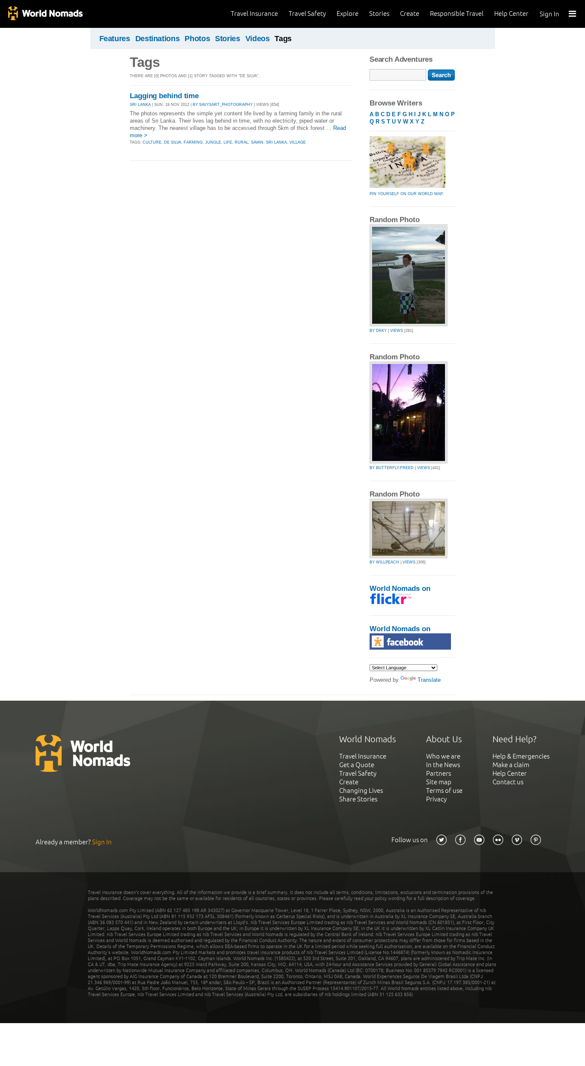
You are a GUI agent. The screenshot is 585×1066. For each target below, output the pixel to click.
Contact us (507, 782)
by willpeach (384, 562)
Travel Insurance (254, 13)
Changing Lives (361, 790)
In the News (443, 764)
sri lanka (276, 142)
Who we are (443, 756)
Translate (429, 680)
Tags (283, 38)
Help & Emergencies (520, 756)
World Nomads (45, 14)
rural (241, 142)
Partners (438, 773)
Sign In (549, 14)
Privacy (436, 799)
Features (114, 38)
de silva (172, 142)
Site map (438, 782)
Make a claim (510, 764)
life (228, 142)
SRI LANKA (140, 104)
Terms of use (444, 790)
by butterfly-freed (392, 468)
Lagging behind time (164, 96)
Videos (257, 38)
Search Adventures (401, 59)
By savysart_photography (223, 104)
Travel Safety (307, 13)
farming (193, 142)
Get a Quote (356, 764)
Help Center (511, 13)
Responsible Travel (457, 13)
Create (409, 13)
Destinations (157, 38)
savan (257, 142)
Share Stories (358, 799)
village (298, 142)
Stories (379, 13)
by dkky (378, 330)
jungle (213, 142)
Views (396, 330)
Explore (347, 13)
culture (152, 142)
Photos (197, 38)
